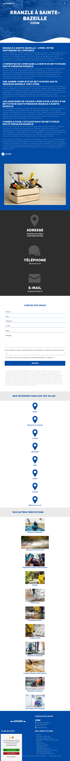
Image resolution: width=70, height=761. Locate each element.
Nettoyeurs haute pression (44, 738)
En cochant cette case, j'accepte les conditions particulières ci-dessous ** (30, 357)
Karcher (38, 741)
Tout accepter (11, 750)
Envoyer (35, 363)
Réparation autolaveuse (43, 752)
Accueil (8, 154)
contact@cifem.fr (35, 291)
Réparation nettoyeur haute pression (47, 739)
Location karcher (41, 746)
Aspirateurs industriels (43, 748)
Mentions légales (40, 756)
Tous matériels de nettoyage (45, 753)
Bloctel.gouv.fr (52, 383)
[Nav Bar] (64, 3)
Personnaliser (11, 757)
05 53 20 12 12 (35, 263)
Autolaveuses (40, 743)
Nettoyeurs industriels (43, 736)
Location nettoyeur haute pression (46, 750)
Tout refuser (11, 753)
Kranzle (38, 734)
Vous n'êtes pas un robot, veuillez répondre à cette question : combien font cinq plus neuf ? (34, 350)
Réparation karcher (42, 745)
